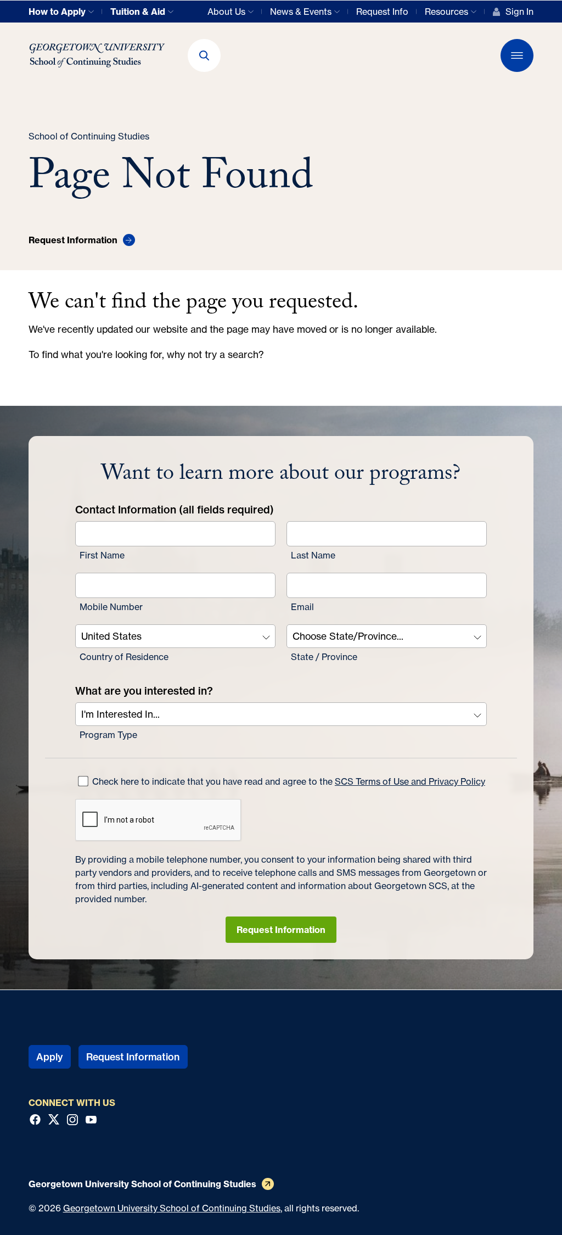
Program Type (108, 734)
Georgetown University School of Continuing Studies (171, 1208)
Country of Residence (124, 656)
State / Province (324, 656)
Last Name (313, 555)
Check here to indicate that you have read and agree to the (287, 781)
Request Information (281, 929)
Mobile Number (111, 606)
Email (302, 606)
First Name (102, 555)
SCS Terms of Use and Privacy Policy (410, 781)
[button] (204, 55)
